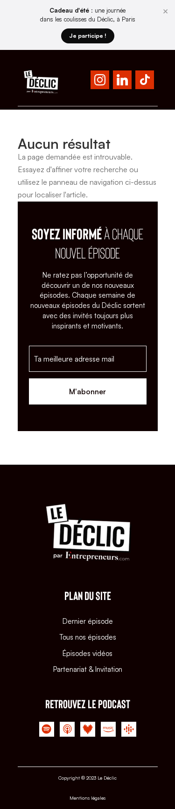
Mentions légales (87, 798)
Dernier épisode (88, 621)
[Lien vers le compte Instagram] (100, 81)
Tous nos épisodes (87, 637)
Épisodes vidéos (87, 653)
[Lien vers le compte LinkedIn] (122, 81)
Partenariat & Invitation (87, 669)
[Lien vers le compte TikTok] (144, 81)
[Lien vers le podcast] (46, 731)
